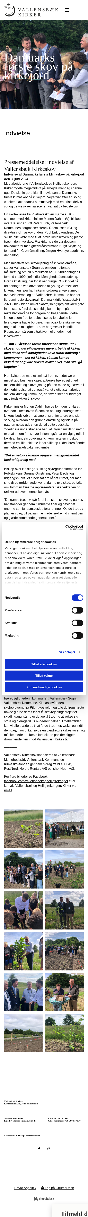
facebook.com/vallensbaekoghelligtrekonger (36, 781)
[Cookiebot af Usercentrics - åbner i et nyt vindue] (65, 527)
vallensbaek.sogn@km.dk (23, 1120)
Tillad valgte (44, 675)
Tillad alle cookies (44, 664)
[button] (66, 10)
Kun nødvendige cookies (44, 687)
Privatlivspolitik (25, 1188)
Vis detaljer (67, 652)
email (8, 790)
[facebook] (39, 1148)
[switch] (77, 610)
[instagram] (49, 1148)
